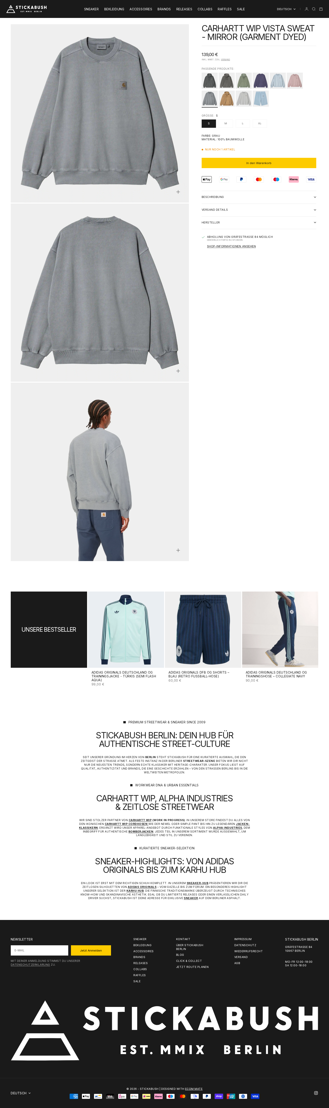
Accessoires (141, 9)
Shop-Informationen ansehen (231, 246)
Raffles (225, 9)
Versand (225, 60)
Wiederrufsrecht (248, 951)
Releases (184, 9)
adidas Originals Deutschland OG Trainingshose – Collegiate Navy (276, 674)
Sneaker (91, 9)
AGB (237, 963)
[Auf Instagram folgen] (316, 1093)
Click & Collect (189, 961)
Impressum (243, 939)
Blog (180, 954)
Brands (164, 9)
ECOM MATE (194, 1089)
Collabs (205, 9)
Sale (241, 9)
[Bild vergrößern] (178, 191)
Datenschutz (245, 945)
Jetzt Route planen (192, 967)
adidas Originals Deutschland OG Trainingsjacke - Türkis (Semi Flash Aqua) (124, 676)
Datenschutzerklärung (30, 964)
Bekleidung (114, 9)
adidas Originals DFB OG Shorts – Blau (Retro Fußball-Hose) (199, 674)
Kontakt (183, 939)
